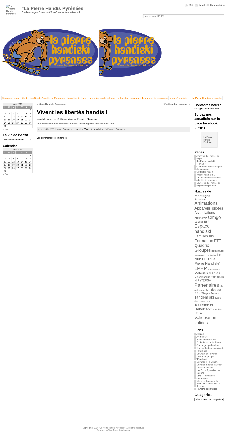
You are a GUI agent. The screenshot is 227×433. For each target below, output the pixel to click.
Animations (68, 129)
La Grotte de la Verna (206, 353)
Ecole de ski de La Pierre (208, 342)
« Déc (5, 129)
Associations (204, 213)
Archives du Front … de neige (207, 157)
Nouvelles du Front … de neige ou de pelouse (208, 184)
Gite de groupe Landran (207, 345)
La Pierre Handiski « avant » (206, 162)
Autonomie (200, 218)
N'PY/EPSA (202, 280)
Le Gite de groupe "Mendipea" (205, 357)
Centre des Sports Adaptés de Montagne (209, 167)
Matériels (201, 273)
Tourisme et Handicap (203, 307)
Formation (203, 240)
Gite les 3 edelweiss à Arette (210, 348)
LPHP (200, 268)
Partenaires (206, 285)
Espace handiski (202, 228)
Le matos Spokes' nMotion (209, 364)
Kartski (213, 255)
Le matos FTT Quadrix (207, 362)
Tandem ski (204, 297)
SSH (197, 293)
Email (202, 5)
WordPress (113, 430)
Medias (214, 273)
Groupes (202, 250)
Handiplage (201, 351)
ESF (206, 221)
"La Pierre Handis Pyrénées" (54, 8)
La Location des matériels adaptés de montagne (208, 178)
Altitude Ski (202, 337)
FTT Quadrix (207, 243)
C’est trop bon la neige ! (176, 104)
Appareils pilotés (208, 208)
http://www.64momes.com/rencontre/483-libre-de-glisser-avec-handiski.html (75, 123)
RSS (191, 5)
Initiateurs (217, 250)
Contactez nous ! (204, 172)
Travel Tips (216, 309)
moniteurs (217, 276)
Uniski (198, 313)
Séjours (215, 293)
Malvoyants (214, 269)
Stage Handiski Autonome (52, 104)
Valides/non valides (93, 129)
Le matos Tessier (204, 367)
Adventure (200, 199)
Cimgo (214, 217)
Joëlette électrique (201, 255)
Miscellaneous (202, 277)
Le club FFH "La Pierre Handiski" (207, 259)
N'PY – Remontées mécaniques (205, 376)
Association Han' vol (206, 339)
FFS (211, 236)
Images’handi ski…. (206, 174)
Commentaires (217, 5)
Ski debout (213, 289)
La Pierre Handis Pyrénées (208, 140)
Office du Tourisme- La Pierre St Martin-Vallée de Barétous (208, 383)
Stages (205, 293)
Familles (79, 129)
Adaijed (200, 334)
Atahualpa (125, 430)
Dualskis (198, 221)
